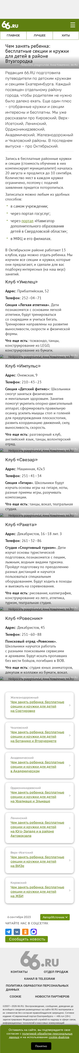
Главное (13, 35)
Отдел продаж (56, 971)
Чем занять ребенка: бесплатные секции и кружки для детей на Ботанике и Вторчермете (37, 736)
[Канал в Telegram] (8, 932)
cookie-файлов (59, 1037)
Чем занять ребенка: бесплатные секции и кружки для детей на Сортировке (37, 706)
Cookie (15, 996)
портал (27, 220)
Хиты (66, 35)
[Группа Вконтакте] (17, 932)
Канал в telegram (39, 978)
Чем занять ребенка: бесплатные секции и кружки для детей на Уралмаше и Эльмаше (37, 796)
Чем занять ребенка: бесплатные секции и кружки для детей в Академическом (37, 766)
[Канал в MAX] (34, 932)
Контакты (19, 971)
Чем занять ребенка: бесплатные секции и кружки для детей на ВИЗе (37, 861)
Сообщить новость (27, 939)
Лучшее (40, 35)
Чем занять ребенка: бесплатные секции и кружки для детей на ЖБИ (37, 891)
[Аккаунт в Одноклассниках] (25, 932)
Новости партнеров (52, 996)
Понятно (41, 1046)
